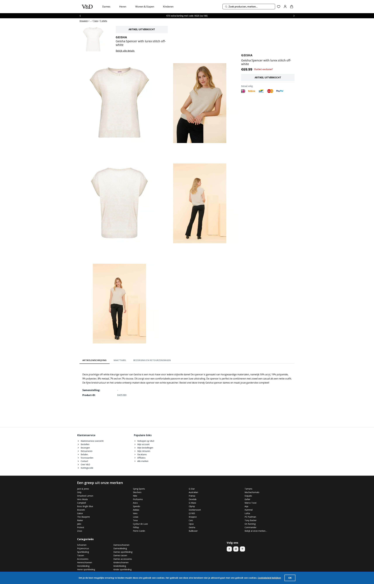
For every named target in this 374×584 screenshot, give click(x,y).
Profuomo (138, 499)
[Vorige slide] (80, 15)
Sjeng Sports (139, 488)
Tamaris (248, 488)
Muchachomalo (252, 492)
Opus (191, 523)
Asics (135, 502)
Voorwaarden (87, 457)
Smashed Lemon (85, 495)
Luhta (247, 513)
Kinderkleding (119, 566)
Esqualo (248, 495)
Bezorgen (85, 447)
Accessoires (82, 559)
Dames (106, 6)
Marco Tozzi (250, 502)
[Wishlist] (279, 7)
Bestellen (85, 444)
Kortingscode (87, 467)
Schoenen (81, 544)
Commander (250, 527)
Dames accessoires (122, 559)
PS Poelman (250, 516)
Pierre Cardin (139, 530)
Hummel (249, 509)
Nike (135, 495)
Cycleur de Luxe (140, 523)
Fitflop (136, 527)
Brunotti (81, 509)
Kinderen (168, 6)
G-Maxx (192, 502)
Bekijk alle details (125, 50)
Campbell (81, 502)
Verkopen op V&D (145, 441)
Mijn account (143, 444)
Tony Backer (251, 520)
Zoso (79, 530)
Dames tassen (120, 555)
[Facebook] (229, 549)
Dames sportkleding (122, 552)
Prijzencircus (83, 548)
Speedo (136, 506)
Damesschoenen (121, 544)
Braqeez (193, 516)
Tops (95, 20)
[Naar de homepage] (87, 7)
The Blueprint (83, 516)
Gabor (80, 513)
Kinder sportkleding (122, 569)
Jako (79, 523)
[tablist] (126, 361)
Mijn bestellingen (145, 447)
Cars (191, 520)
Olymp (192, 506)
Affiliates (141, 457)
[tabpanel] (187, 382)
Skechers (137, 492)
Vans (135, 513)
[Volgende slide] (294, 15)
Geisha (192, 527)
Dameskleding (120, 548)
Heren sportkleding (86, 569)
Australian (193, 492)
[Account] (285, 7)
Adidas (136, 509)
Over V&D (85, 464)
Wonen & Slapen (144, 6)
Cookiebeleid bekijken (269, 577)
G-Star (192, 488)
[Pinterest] (242, 549)
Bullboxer (193, 530)
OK (290, 577)
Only (79, 492)
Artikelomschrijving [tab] (94, 360)
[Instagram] (235, 549)
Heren (122, 6)
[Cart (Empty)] (292, 7)
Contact (84, 461)
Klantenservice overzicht (92, 441)
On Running (250, 523)
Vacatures (142, 454)
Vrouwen (83, 20)
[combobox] (249, 6)
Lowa (135, 516)
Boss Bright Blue (85, 506)
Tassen (80, 555)
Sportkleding (83, 552)
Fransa (192, 495)
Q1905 (192, 513)
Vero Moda (82, 499)
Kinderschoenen (121, 562)
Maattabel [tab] (120, 360)
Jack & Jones (83, 488)
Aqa (246, 506)
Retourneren (86, 451)
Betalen (84, 454)
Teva (135, 520)
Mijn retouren (143, 451)
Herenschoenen (84, 562)
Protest (80, 527)
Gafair (247, 499)
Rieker (80, 520)
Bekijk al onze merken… (256, 530)
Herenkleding (83, 566)
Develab (192, 499)
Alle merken (142, 461)
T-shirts (103, 20)
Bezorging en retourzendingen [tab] (152, 360)
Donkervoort (195, 509)
